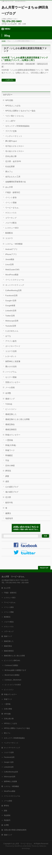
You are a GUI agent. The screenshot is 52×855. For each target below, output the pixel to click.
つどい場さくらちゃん (14, 116)
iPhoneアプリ (11, 254)
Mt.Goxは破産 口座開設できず (15, 670)
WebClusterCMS (12, 269)
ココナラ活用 (11, 351)
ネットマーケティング (14, 285)
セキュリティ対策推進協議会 (17, 126)
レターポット (11, 356)
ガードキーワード (12, 346)
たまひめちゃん (11, 331)
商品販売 (7, 820)
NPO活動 (20, 64)
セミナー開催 (11, 377)
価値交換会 (10, 424)
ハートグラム (11, 372)
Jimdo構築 (9, 259)
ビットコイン (11, 409)
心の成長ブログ (11, 487)
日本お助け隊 (30, 64)
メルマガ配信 (11, 223)
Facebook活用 (11, 295)
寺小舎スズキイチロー (14, 151)
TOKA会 (8, 404)
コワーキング (11, 218)
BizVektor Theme (30, 846)
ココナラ (9, 238)
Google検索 (10, 305)
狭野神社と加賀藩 (12, 361)
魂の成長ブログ (11, 492)
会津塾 (8, 393)
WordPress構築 (11, 275)
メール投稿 (10, 387)
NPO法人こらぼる (13, 106)
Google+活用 (10, 300)
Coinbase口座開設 (11, 665)
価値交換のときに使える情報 (17, 419)
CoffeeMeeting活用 (13, 290)
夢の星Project (11, 141)
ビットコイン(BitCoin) (12, 660)
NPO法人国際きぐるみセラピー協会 (20, 111)
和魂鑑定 (9, 455)
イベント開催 (11, 202)
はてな (8, 336)
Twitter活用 (10, 316)
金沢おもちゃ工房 (12, 177)
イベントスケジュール (14, 280)
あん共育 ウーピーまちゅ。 (23, 844)
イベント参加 (11, 197)
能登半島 (9, 503)
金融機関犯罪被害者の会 (15, 182)
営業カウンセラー (12, 382)
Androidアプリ (11, 249)
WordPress (19, 846)
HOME (4, 41)
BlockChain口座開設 (12, 675)
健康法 (8, 513)
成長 (7, 481)
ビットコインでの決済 (13, 685)
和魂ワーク (10, 450)
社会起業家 (10, 166)
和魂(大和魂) (10, 445)
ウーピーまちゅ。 (12, 208)
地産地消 (9, 518)
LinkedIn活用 (10, 311)
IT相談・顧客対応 (12, 192)
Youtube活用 (10, 326)
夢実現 (8, 471)
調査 (7, 476)
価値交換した (11, 414)
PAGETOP (44, 568)
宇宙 (7, 460)
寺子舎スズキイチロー (14, 146)
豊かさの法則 (11, 366)
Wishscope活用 (11, 321)
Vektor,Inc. (43, 846)
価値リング (10, 399)
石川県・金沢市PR (13, 161)
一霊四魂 (9, 440)
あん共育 (9, 187)
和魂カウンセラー (12, 435)
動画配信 (9, 233)
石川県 (8, 497)
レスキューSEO (12, 228)
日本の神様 (10, 465)
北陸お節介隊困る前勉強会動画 (15, 830)
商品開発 (7, 815)
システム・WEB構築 (14, 244)
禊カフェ (9, 171)
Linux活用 (9, 264)
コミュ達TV (10, 121)
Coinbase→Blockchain (13, 680)
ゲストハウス (11, 213)
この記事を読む (9, 80)
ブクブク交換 (11, 131)
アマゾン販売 (11, 341)
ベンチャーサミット (13, 136)
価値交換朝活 (11, 429)
